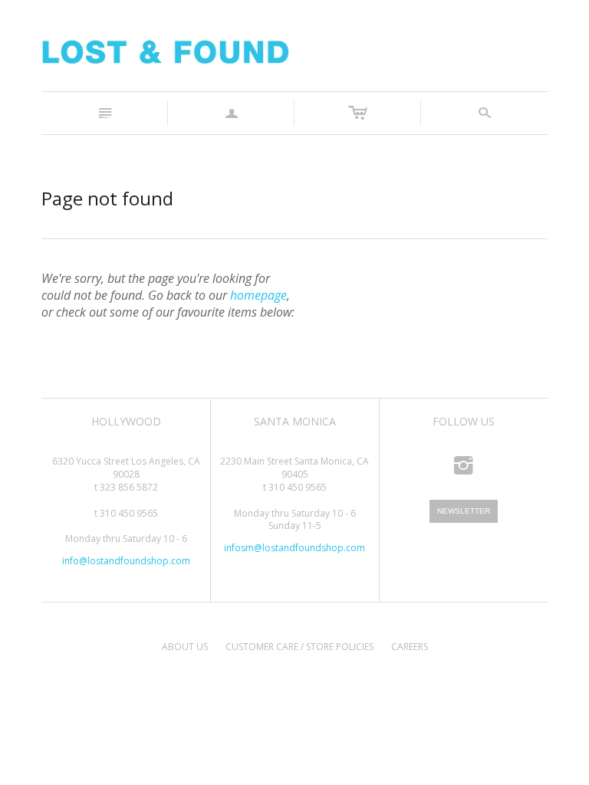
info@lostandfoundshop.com (126, 560)
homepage (258, 295)
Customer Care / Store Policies (299, 646)
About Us (185, 646)
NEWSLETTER (463, 511)
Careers (409, 646)
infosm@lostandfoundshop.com (294, 547)
